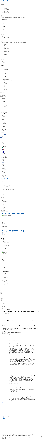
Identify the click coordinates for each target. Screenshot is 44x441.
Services (3, 31)
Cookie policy (4, 412)
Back (4, 8)
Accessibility (4, 409)
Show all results (1, 298)
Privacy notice (6, 430)
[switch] (6, 288)
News (2, 56)
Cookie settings (4, 411)
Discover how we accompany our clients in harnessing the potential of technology (10, 286)
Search (0, 292)
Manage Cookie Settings (6, 433)
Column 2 (4, 427)
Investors (4, 407)
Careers (3, 41)
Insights (3, 4)
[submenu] (3, 194)
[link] (8, 1)
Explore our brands (3, 210)
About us (3, 65)
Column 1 (4, 420)
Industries (3, 16)
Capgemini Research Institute (4, 191)
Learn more (2, 18)
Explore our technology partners (4, 211)
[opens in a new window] (21, 318)
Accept (37, 433)
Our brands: (3, 415)
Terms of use (4, 408)
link (1, 4)
